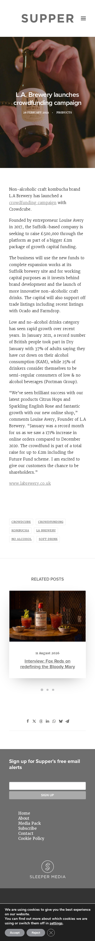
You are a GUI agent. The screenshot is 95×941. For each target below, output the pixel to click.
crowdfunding (50, 522)
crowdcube (21, 522)
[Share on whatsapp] (54, 721)
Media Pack (29, 823)
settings (56, 923)
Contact (25, 833)
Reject (36, 933)
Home (24, 813)
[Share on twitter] (34, 721)
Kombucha (20, 530)
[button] (83, 18)
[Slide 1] (42, 690)
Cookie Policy (31, 838)
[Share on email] (67, 721)
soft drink (48, 539)
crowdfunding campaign (32, 202)
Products (64, 112)
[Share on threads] (41, 721)
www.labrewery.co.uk (30, 483)
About (23, 818)
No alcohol (21, 539)
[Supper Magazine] (47, 18)
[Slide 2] (47, 690)
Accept (15, 933)
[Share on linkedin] (48, 721)
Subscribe (27, 828)
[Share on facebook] (28, 721)
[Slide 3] (53, 690)
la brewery (46, 530)
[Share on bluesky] (61, 721)
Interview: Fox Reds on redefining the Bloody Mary (47, 664)
